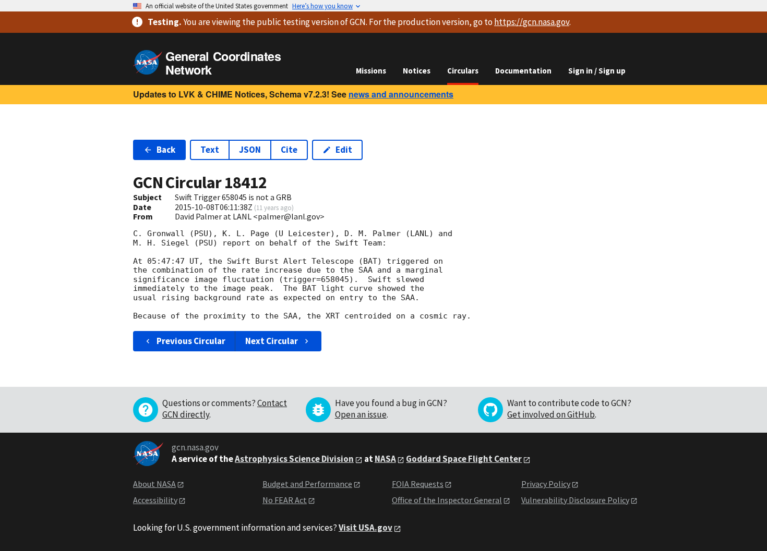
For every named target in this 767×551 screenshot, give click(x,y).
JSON (250, 149)
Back (166, 149)
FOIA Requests (418, 484)
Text (209, 149)
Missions (371, 71)
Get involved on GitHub (551, 414)
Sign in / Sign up (597, 71)
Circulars (462, 71)
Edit (343, 149)
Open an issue (361, 414)
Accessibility (155, 500)
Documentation (523, 71)
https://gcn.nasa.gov (531, 22)
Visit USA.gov (365, 527)
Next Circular (271, 341)
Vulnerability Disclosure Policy (575, 500)
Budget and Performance (307, 484)
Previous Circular (191, 341)
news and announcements (401, 94)
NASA (385, 458)
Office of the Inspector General (447, 500)
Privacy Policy (545, 484)
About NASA (154, 484)
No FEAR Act (284, 500)
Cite (289, 149)
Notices (416, 71)
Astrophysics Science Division (294, 458)
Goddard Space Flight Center (464, 458)
